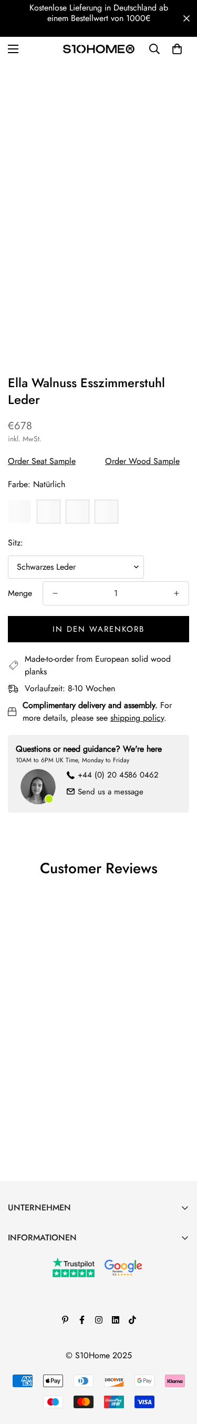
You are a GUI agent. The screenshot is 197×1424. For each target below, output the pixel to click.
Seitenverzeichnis (38, 1365)
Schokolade (77, 511)
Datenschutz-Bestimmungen (55, 1329)
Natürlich (20, 511)
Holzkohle (106, 511)
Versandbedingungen (45, 1347)
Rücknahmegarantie (42, 1311)
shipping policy (137, 718)
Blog (16, 1275)
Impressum (26, 1293)
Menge (20, 593)
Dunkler (48, 511)
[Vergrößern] (167, 197)
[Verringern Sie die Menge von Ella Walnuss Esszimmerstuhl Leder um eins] (55, 593)
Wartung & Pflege (39, 1257)
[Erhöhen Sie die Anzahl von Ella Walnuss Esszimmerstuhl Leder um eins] (176, 593)
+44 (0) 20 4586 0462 (118, 775)
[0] (177, 49)
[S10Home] (99, 48)
